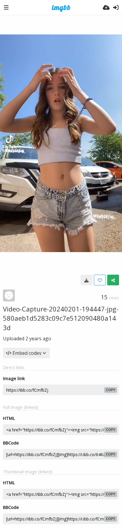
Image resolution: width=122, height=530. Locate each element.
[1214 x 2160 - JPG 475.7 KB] (86, 280)
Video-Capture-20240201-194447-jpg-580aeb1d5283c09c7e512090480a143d (60, 318)
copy (110, 390)
